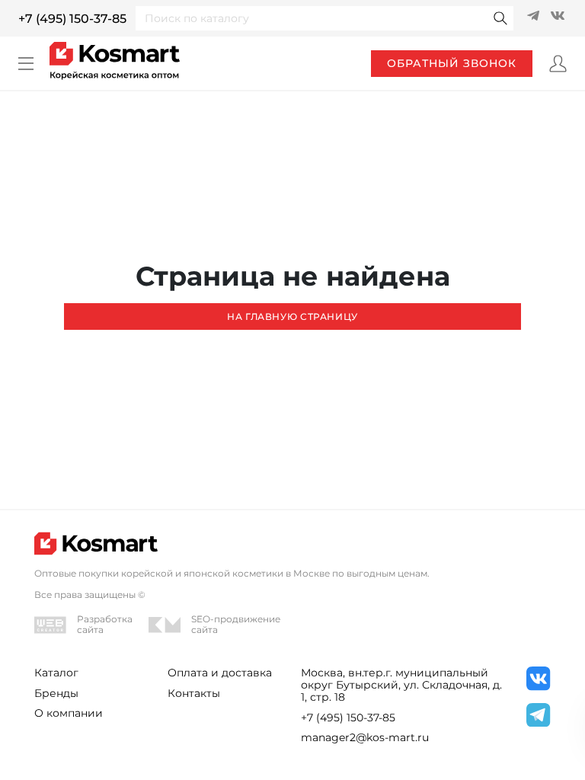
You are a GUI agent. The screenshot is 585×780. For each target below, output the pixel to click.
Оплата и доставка (220, 673)
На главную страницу (292, 316)
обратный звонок (451, 63)
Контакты (194, 693)
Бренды (56, 693)
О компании (68, 713)
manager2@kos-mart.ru (365, 737)
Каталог (56, 673)
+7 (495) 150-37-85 (72, 18)
